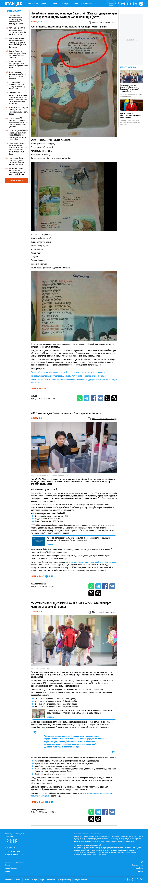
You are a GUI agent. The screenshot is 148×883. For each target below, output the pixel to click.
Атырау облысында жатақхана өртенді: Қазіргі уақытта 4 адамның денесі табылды (68, 372)
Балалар (140, 871)
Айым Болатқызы (38, 584)
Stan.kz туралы (11, 848)
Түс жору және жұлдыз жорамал (15, 862)
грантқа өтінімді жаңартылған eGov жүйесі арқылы (93, 562)
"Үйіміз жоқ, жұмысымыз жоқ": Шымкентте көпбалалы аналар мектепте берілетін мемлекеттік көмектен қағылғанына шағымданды (79, 711)
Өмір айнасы (33, 3)
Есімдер (7, 871)
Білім (50, 576)
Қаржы (43, 3)
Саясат (54, 3)
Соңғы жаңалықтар (16, 180)
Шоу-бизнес (87, 3)
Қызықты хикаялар (64, 880)
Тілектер (7, 865)
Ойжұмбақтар (139, 868)
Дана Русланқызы (38, 809)
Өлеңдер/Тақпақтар (11, 868)
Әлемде (65, 3)
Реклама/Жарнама (12, 851)
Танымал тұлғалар (137, 865)
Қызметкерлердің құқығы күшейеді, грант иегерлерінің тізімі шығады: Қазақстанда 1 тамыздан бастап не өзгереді (78, 539)
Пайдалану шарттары (14, 855)
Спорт (76, 3)
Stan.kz (34, 396)
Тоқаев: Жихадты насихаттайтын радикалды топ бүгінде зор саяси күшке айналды (68, 376)
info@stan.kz (9, 837)
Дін (142, 862)
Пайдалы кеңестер (80, 880)
